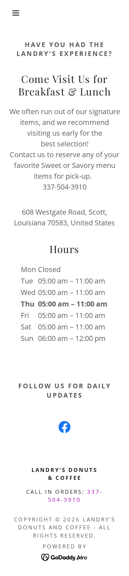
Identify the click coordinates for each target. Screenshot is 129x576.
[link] (64, 428)
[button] (10, 13)
